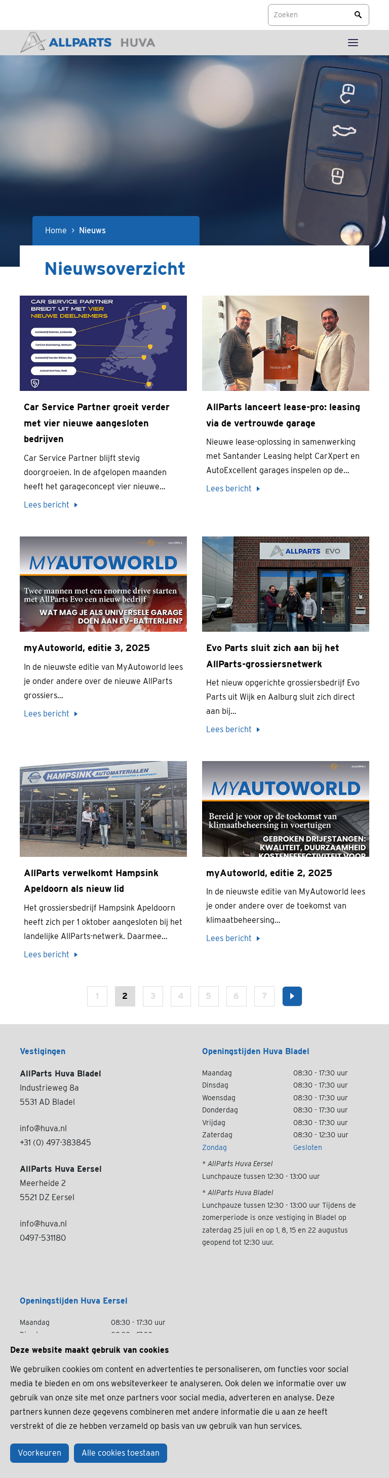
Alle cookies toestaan (121, 1453)
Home (56, 230)
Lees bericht (46, 505)
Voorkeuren (39, 1453)
